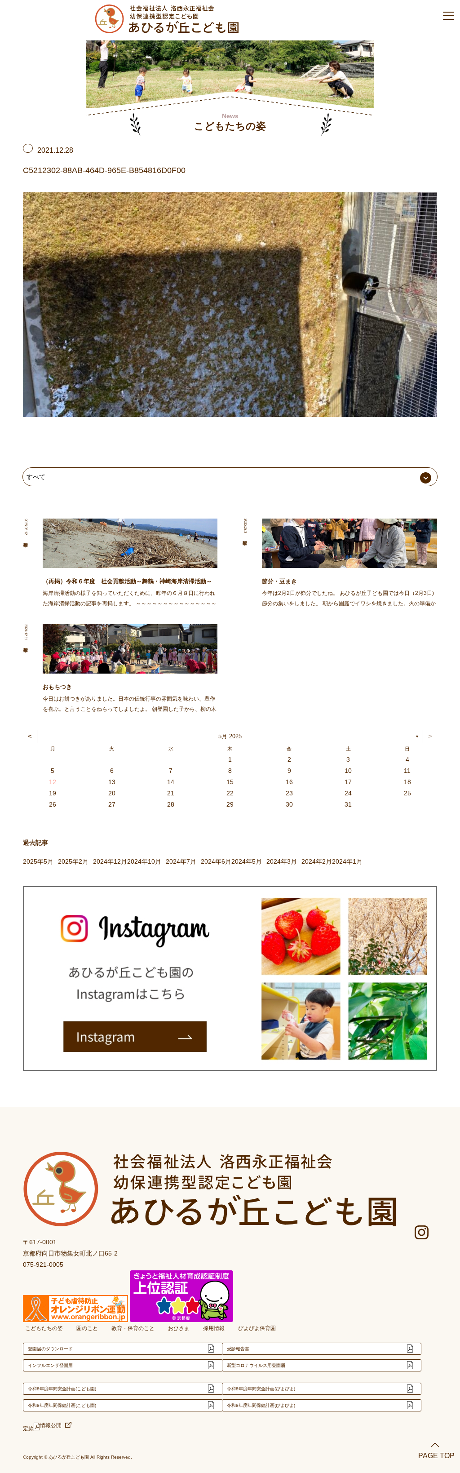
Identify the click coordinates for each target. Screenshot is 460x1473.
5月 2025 (230, 736)
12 (52, 781)
